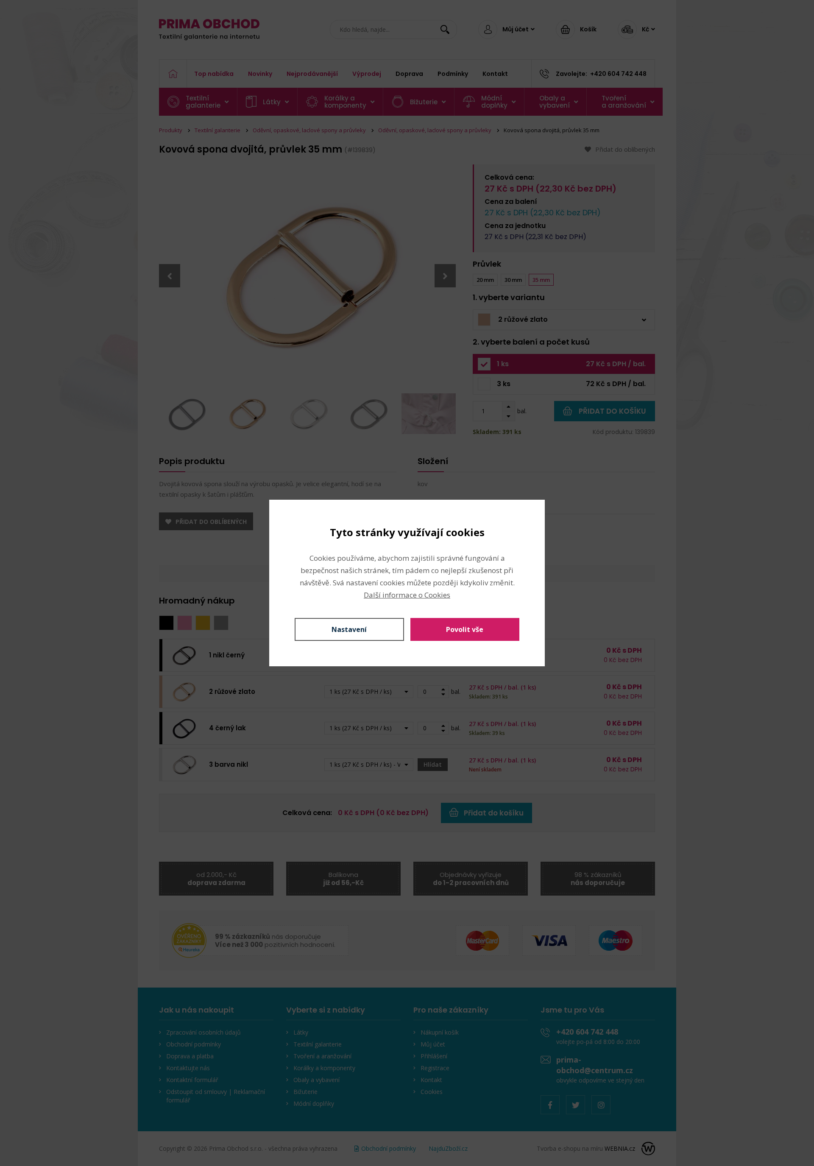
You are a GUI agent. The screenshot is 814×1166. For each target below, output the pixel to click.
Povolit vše (464, 629)
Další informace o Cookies (407, 595)
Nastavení (349, 629)
